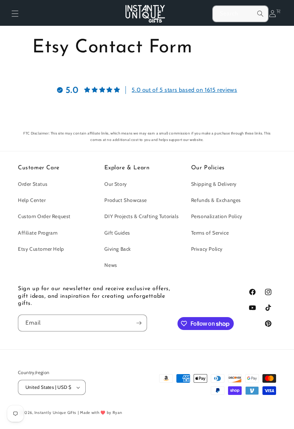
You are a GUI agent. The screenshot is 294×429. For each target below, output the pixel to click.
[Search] (260, 14)
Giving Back (117, 249)
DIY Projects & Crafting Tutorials (141, 216)
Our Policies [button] (208, 168)
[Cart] (280, 14)
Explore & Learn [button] (127, 168)
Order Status (32, 184)
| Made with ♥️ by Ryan (100, 412)
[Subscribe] (139, 323)
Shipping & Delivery (214, 184)
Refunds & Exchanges (216, 200)
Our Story (115, 184)
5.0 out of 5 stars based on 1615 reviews (184, 89)
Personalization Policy (216, 216)
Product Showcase (125, 200)
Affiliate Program (37, 233)
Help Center (32, 200)
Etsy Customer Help (41, 249)
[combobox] (240, 14)
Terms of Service (210, 233)
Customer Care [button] (39, 168)
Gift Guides (117, 233)
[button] (15, 14)
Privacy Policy (207, 249)
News (110, 265)
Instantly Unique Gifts (55, 412)
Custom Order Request (44, 216)
